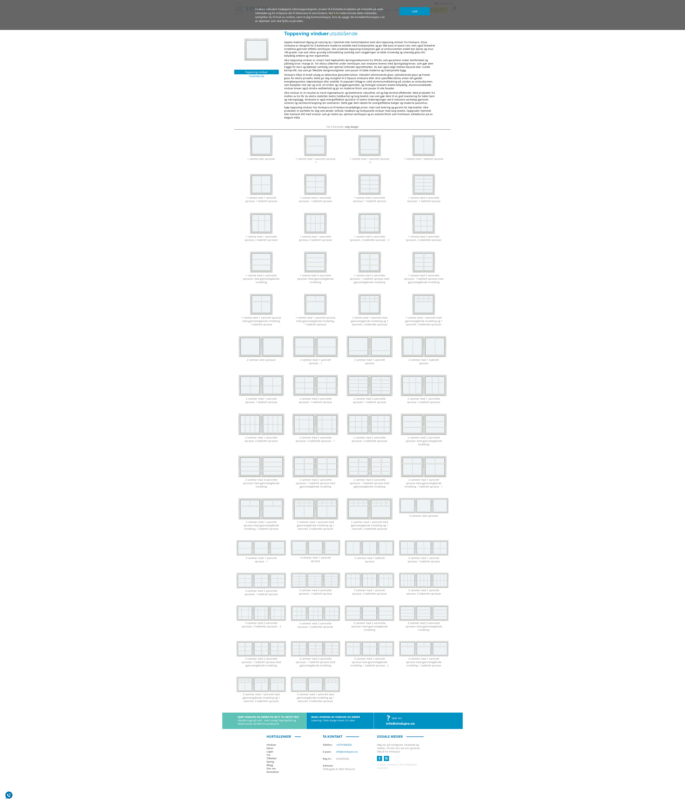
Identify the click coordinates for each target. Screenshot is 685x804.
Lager (270, 751)
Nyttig (270, 761)
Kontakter (273, 772)
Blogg (270, 765)
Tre (268, 755)
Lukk (415, 11)
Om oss (271, 768)
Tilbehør (272, 758)
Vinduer (271, 744)
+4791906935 (344, 744)
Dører (270, 748)
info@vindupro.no (400, 723)
